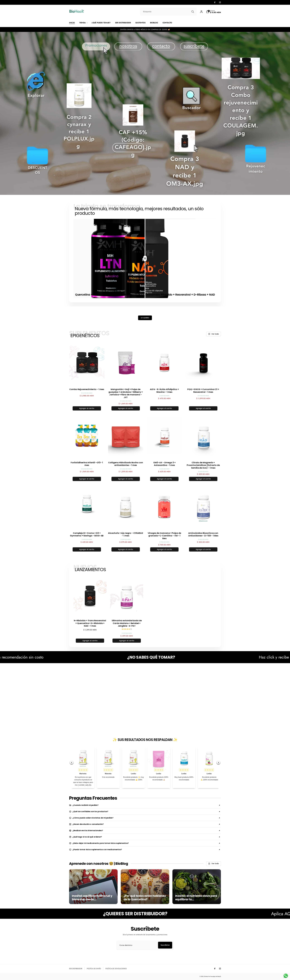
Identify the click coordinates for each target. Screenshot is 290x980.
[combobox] (168, 12)
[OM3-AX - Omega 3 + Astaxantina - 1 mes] (164, 454)
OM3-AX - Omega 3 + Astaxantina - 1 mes (164, 464)
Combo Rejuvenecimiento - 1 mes (86, 389)
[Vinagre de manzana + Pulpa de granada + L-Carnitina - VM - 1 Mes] (164, 524)
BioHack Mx (207, 976)
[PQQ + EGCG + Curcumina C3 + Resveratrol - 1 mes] (203, 380)
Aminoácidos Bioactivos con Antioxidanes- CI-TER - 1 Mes (203, 534)
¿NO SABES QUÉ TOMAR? (35, 657)
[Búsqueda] (192, 11)
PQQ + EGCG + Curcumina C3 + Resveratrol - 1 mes (203, 390)
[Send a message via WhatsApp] (286, 976)
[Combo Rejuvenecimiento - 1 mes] (86, 380)
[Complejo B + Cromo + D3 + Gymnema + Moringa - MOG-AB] (86, 524)
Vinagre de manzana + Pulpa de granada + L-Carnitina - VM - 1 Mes (164, 536)
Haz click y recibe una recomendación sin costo (183, 657)
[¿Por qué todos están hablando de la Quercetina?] (145, 886)
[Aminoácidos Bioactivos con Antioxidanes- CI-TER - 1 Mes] (203, 524)
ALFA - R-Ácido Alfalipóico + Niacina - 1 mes (164, 390)
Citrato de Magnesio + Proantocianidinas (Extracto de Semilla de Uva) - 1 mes (203, 465)
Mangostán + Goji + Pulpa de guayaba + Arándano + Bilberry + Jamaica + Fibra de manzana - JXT (126, 393)
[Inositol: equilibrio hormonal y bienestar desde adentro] (93, 886)
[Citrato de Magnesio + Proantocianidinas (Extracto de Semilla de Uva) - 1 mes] (203, 454)
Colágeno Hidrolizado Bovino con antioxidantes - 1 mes (125, 464)
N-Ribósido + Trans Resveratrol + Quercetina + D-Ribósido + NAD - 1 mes (90, 623)
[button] (213, 11)
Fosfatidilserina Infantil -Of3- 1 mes (87, 464)
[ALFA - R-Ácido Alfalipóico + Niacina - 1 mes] (164, 380)
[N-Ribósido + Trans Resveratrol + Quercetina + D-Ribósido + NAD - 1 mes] (90, 612)
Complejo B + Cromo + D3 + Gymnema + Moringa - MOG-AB (86, 534)
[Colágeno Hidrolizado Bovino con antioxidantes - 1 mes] (125, 454)
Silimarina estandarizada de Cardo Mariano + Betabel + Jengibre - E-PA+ (127, 623)
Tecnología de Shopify (215, 976)
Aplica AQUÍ (167, 913)
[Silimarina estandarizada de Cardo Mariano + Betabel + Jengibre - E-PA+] (126, 612)
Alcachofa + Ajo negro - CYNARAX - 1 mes (125, 534)
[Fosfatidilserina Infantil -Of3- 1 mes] (86, 454)
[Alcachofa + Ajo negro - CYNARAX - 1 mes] (125, 524)
